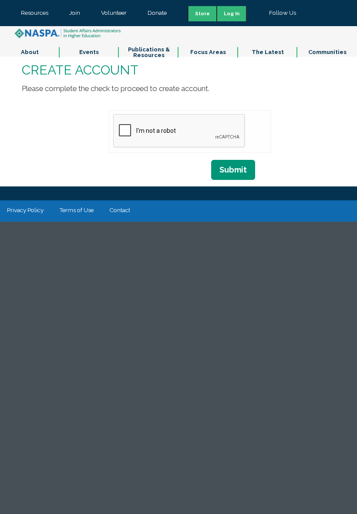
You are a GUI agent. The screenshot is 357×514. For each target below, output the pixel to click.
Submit (233, 169)
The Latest (268, 52)
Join (74, 12)
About (30, 52)
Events (89, 52)
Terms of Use (76, 209)
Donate (157, 12)
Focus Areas (208, 52)
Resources (34, 12)
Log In (231, 14)
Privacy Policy (25, 209)
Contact (119, 209)
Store (202, 14)
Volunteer (114, 12)
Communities (327, 52)
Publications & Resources (149, 52)
